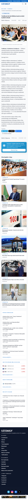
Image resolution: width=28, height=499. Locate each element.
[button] (23, 4)
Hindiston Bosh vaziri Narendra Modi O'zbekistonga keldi (11, 323)
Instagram (3, 477)
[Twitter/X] (19, 492)
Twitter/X (12, 130)
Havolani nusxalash (7, 133)
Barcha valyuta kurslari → (8, 374)
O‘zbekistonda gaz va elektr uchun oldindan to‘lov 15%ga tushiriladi (13, 328)
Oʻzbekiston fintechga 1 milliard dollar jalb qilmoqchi (12, 412)
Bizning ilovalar (5, 466)
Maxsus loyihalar (16, 1)
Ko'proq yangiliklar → (7, 357)
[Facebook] (16, 492)
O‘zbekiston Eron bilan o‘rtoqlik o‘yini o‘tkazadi (13, 395)
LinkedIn (3, 484)
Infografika (10, 1)
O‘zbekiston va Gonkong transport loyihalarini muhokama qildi (13, 352)
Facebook (19, 130)
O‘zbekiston (9, 8)
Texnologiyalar (5, 444)
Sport (2, 448)
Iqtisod (3, 439)
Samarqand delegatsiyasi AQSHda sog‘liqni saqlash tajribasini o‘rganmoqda (12, 346)
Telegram (5, 130)
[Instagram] (12, 492)
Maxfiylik (3, 464)
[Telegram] (8, 492)
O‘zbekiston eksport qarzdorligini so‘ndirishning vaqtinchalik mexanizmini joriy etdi (14, 340)
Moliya (3, 442)
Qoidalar (3, 462)
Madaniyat (4, 446)
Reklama (3, 468)
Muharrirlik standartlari (7, 470)
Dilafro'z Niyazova (5, 20)
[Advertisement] (14, 497)
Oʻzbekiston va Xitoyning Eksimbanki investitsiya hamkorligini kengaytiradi (14, 406)
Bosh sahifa (3, 8)
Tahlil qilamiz (24, 1)
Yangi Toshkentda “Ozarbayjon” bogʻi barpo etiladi (13, 418)
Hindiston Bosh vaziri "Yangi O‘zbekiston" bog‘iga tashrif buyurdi (12, 317)
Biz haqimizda (4, 459)
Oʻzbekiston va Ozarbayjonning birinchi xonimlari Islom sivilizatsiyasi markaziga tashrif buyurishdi (14, 401)
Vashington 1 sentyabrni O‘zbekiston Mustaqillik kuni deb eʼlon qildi (14, 334)
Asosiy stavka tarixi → (7, 386)
